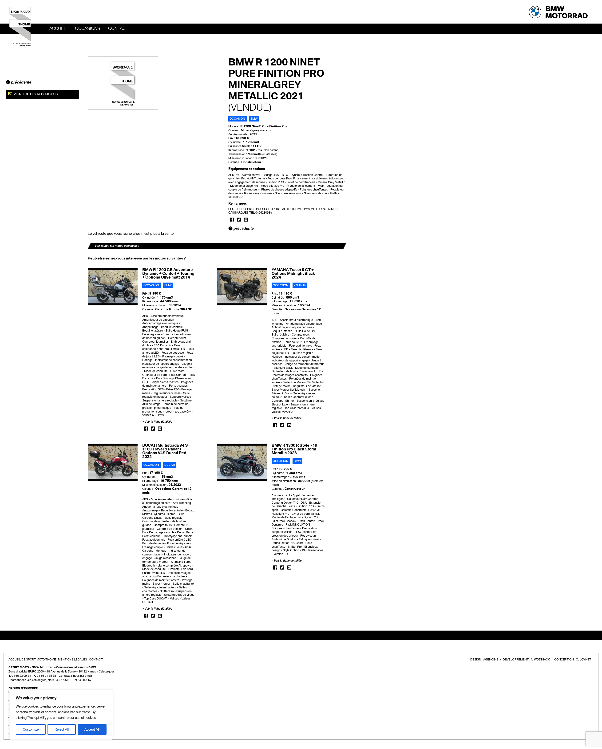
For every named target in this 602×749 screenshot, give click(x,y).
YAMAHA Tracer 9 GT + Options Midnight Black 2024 (293, 273)
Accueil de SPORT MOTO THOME (32, 659)
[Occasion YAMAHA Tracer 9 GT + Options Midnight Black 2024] (242, 286)
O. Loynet (583, 659)
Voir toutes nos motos (35, 94)
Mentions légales (72, 659)
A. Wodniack (540, 659)
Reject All (62, 729)
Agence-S (490, 659)
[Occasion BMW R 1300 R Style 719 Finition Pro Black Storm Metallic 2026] (242, 462)
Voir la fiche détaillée (158, 421)
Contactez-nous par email (75, 675)
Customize (31, 729)
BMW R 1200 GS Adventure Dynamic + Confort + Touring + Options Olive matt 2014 (168, 273)
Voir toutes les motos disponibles (117, 245)
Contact (118, 28)
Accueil (58, 28)
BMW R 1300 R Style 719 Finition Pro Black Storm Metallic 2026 (294, 449)
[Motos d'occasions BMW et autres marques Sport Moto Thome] (20, 26)
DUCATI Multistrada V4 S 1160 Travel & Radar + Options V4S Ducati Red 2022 (165, 451)
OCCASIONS (87, 28)
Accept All (91, 729)
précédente (20, 82)
